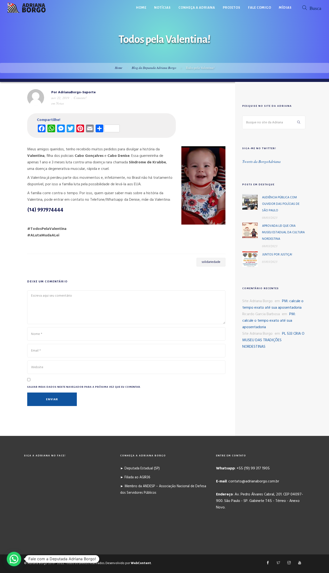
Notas (60, 103)
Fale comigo (259, 7)
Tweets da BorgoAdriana (261, 161)
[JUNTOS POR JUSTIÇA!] (250, 259)
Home (141, 7)
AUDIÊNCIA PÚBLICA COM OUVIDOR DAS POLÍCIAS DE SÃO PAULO (280, 204)
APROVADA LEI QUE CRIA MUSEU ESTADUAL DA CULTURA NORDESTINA (283, 232)
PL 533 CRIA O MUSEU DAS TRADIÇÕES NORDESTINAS (273, 340)
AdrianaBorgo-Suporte (77, 92)
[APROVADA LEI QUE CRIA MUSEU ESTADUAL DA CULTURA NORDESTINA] (250, 230)
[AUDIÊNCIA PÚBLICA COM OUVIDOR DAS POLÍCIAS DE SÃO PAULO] (250, 202)
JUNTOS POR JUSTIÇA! (277, 254)
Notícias (162, 7)
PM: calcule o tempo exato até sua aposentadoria (272, 304)
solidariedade (211, 262)
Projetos (231, 7)
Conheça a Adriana (196, 7)
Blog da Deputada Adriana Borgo (154, 68)
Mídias (285, 7)
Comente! (80, 97)
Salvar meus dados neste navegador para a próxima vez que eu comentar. (84, 387)
